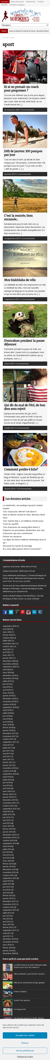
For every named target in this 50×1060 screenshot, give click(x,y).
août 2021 (7, 649)
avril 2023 (7, 629)
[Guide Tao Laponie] (7, 1005)
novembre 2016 (9, 768)
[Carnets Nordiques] (25, 15)
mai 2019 (6, 687)
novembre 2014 (9, 837)
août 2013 (7, 881)
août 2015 (7, 811)
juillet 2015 (7, 814)
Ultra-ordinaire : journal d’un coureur (29, 974)
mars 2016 (7, 791)
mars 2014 (7, 860)
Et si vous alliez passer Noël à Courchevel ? (22, 549)
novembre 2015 (9, 803)
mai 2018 (6, 719)
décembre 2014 (9, 834)
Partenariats (30, 1)
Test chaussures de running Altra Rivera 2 (21, 527)
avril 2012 (7, 921)
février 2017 (8, 762)
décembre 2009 (9, 953)
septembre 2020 (9, 666)
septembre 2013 (9, 878)
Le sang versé (20, 1009)
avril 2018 (7, 721)
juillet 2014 (7, 849)
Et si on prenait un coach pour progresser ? (21, 88)
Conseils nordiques (17, 5)
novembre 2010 (9, 942)
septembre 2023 (9, 626)
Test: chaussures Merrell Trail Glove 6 (20, 511)
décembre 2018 (9, 698)
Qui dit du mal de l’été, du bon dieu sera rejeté (24, 407)
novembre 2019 (9, 678)
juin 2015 (6, 817)
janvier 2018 (8, 730)
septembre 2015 (9, 808)
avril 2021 (7, 652)
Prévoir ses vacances (12, 536)
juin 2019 (6, 684)
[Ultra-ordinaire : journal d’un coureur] (7, 978)
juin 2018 (6, 716)
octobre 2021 (8, 646)
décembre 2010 (9, 939)
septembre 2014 (9, 843)
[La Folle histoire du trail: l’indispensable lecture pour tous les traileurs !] (7, 969)
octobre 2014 (8, 840)
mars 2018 (7, 724)
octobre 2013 (8, 875)
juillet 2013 (7, 884)
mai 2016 (6, 785)
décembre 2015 (9, 800)
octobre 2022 (8, 638)
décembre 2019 (9, 675)
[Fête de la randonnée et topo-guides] (7, 987)
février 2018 (8, 727)
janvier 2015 (8, 832)
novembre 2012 (9, 904)
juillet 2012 (7, 913)
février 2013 (8, 895)
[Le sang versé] (7, 1014)
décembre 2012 (9, 901)
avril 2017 (7, 756)
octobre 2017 (8, 739)
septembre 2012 (9, 910)
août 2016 (7, 777)
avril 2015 (7, 823)
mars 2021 (7, 655)
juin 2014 (6, 852)
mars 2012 (7, 924)
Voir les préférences (25, 1050)
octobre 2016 (8, 771)
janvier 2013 (8, 898)
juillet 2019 (7, 681)
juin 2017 (6, 750)
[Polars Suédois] (7, 996)
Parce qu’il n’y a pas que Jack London (20, 959)
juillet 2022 (7, 640)
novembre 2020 (9, 664)
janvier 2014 (8, 866)
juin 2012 (6, 915)
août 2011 (7, 933)
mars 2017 (7, 759)
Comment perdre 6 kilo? (21, 469)
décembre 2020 (9, 661)
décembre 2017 (9, 733)
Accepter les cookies (25, 1035)
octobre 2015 (8, 805)
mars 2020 (7, 672)
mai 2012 (6, 918)
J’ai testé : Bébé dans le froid (25, 566)
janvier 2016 (8, 797)
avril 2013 (7, 892)
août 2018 (7, 710)
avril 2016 (7, 788)
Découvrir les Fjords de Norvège (17, 545)
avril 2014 (7, 858)
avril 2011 (7, 936)
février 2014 (8, 863)
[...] (21, 104)
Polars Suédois (20, 991)
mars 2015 (7, 826)
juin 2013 (6, 887)
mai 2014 (6, 855)
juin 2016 (6, 782)
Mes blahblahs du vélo (20, 280)
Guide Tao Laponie (22, 1000)
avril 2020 (7, 669)
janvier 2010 (8, 950)
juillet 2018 (7, 713)
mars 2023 (7, 632)
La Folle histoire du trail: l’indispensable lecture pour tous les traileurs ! (30, 966)
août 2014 (7, 846)
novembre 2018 (9, 701)
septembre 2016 (9, 774)
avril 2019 (7, 690)
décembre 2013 (9, 869)
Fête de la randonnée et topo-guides (29, 982)
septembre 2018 (9, 707)
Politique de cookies (25, 1056)
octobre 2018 (8, 704)
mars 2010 (7, 944)
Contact (41, 1)
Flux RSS (4, 5)
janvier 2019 (8, 695)
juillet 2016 (7, 779)
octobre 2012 (8, 907)
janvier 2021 (8, 658)
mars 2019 (7, 693)
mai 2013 (6, 889)
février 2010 (8, 947)
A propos (5, 1)
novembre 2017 (9, 736)
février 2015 (8, 829)
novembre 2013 (9, 872)
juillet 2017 (7, 748)
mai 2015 (6, 820)
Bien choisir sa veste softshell (26, 598)
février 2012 (8, 927)
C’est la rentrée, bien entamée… (18, 217)
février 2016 (8, 794)
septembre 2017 (9, 742)
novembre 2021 (9, 643)
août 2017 (7, 745)
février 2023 (8, 635)
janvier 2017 (8, 765)
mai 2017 (6, 753)
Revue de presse (17, 1)
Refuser (25, 1043)
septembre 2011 (9, 930)
